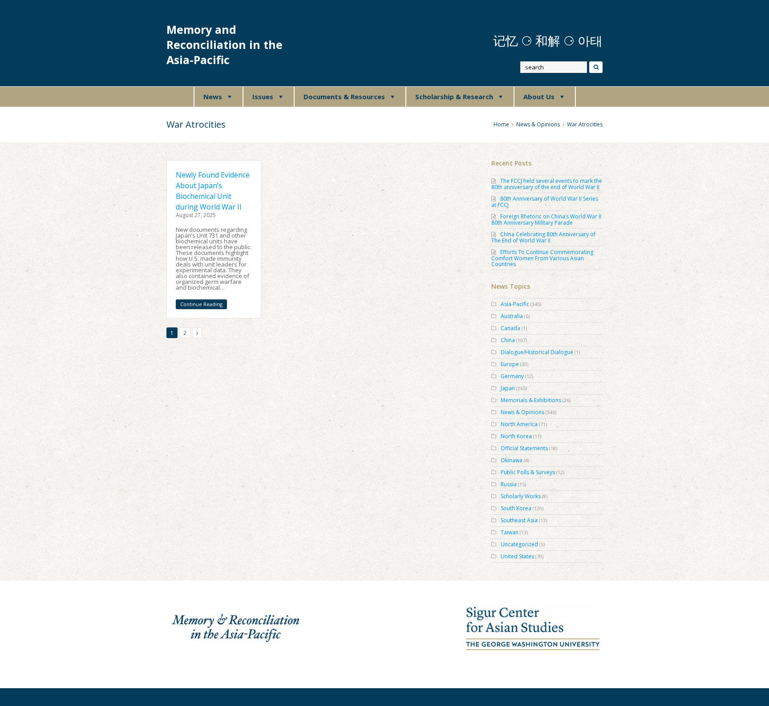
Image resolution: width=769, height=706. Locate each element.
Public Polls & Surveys (528, 472)
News (212, 96)
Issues (262, 96)
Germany (512, 376)
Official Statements (524, 448)
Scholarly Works (521, 496)
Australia (512, 316)
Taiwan (509, 532)
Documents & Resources (344, 96)
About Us (538, 96)
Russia (509, 484)
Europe (510, 364)
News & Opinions (522, 412)
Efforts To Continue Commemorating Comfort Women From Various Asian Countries (542, 258)
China (508, 340)
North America (519, 424)
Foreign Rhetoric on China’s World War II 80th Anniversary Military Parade (546, 219)
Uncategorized (519, 544)
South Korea (516, 508)
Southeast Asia (519, 520)
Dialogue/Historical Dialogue (537, 352)
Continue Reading (201, 304)
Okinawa (511, 460)
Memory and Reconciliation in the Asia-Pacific (224, 44)
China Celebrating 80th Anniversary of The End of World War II (543, 237)
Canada (510, 328)
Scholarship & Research (454, 96)
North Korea (516, 436)
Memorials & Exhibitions (531, 400)
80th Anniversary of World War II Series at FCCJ (544, 202)
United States (517, 556)
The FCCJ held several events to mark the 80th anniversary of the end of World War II (546, 184)
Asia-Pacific (515, 304)
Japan (508, 388)
